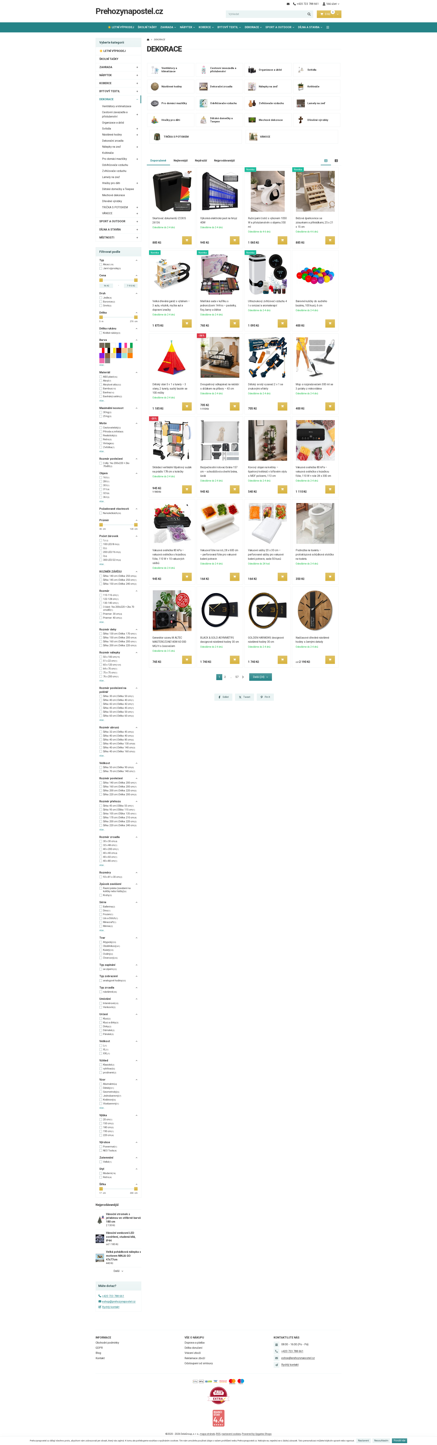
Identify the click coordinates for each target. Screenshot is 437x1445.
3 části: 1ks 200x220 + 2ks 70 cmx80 (118, 608)
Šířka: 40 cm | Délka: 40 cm (118, 700)
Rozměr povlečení (111, 458)
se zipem (110, 969)
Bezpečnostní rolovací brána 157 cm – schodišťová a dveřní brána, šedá (218, 471)
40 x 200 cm (111, 849)
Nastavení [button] (363, 1440)
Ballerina (109, 906)
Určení (103, 1014)
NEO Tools (110, 1150)
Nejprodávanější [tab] (224, 160)
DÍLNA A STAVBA (309, 27)
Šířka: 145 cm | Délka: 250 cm (120, 580)
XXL (106, 1053)
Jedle (107, 297)
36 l (106, 497)
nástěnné (110, 991)
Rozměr (104, 591)
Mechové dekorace (113, 195)
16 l (106, 477)
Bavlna (108, 392)
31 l (106, 489)
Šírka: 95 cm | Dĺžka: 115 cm (119, 809)
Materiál (104, 372)
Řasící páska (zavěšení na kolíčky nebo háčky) (117, 890)
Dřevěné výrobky (112, 201)
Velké (107, 1161)
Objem (103, 473)
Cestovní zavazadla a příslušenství (115, 114)
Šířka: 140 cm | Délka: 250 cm (120, 576)
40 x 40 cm (110, 853)
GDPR (99, 1347)
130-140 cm (111, 603)
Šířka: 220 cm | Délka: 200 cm (120, 794)
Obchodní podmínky (107, 1342)
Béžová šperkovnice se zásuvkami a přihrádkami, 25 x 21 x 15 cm (314, 222)
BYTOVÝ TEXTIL (227, 27)
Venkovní (109, 1007)
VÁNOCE (107, 213)
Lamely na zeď (111, 177)
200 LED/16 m (112, 552)
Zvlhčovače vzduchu (114, 171)
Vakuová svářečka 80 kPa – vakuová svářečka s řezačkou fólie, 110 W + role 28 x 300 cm (313, 471)
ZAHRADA (166, 27)
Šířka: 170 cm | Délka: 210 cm (120, 817)
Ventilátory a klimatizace (116, 106)
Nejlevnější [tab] (181, 160)
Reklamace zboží (195, 1358)
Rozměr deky (107, 629)
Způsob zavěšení (110, 884)
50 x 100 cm (111, 656)
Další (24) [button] (258, 677)
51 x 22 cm (110, 660)
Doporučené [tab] (158, 160)
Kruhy (107, 895)
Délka (103, 312)
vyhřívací (109, 1068)
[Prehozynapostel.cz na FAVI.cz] (218, 1395)
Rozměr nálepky (109, 652)
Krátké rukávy (111, 333)
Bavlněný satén (112, 396)
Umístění (105, 998)
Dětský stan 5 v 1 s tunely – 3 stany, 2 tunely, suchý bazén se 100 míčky (170, 388)
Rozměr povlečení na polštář (112, 689)
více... (102, 365)
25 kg (107, 416)
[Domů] (148, 39)
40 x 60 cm (110, 857)
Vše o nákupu (194, 1337)
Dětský (108, 1088)
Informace (103, 1337)
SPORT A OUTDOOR (278, 27)
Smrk (107, 305)
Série (102, 902)
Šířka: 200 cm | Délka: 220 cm (120, 645)
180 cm (108, 1127)
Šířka (102, 1184)
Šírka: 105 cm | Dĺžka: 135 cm (119, 813)
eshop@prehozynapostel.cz (119, 1301)
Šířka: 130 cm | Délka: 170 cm (120, 633)
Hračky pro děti (111, 183)
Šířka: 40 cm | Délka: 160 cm (119, 751)
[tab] (326, 161)
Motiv (103, 423)
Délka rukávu (107, 328)
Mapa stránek (207, 1434)
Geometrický (111, 1091)
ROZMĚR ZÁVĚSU (110, 571)
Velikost (104, 763)
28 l (106, 481)
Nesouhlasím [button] (381, 1440)
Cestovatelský (112, 427)
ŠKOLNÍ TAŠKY (147, 27)
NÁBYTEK (186, 27)
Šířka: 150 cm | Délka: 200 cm (120, 637)
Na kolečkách (112, 513)
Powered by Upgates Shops (257, 1434)
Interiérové (110, 1003)
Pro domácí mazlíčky (114, 158)
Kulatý (108, 950)
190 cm (108, 1131)
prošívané (109, 1072)
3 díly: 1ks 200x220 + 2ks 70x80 (116, 465)
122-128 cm (111, 599)
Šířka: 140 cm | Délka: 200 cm (120, 782)
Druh (102, 293)
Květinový (109, 1099)
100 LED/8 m (111, 544)
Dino (106, 910)
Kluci (107, 1018)
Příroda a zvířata (113, 431)
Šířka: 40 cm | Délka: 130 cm (119, 743)
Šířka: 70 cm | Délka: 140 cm (119, 771)
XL (105, 1049)
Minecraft (109, 922)
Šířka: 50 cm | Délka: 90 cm (118, 767)
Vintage (108, 443)
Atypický (109, 942)
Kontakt (100, 1358)
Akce (108, 264)
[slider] (101, 280)
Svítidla (106, 128)
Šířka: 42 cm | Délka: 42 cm (118, 704)
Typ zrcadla (106, 987)
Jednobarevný (112, 1095)
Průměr (104, 520)
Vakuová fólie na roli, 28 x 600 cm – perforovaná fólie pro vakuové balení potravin (219, 554)
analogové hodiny (114, 980)
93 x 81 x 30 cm (112, 877)
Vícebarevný (111, 1103)
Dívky (107, 1026)
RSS (218, 1434)
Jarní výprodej (112, 268)
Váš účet (331, 3)
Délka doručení (193, 1347)
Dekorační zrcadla (112, 140)
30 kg (107, 412)
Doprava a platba (195, 1342)
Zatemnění (106, 1157)
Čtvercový (110, 957)
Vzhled (103, 1060)
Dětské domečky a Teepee (118, 189)
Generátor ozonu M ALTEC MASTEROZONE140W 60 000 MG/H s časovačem (169, 642)
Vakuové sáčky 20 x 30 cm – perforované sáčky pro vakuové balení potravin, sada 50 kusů (266, 554)
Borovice (109, 301)
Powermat (110, 1146)
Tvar (102, 937)
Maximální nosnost (111, 408)
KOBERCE (205, 27)
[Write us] (276, 1365)
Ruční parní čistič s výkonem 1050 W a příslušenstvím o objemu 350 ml (267, 222)
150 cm (108, 1123)
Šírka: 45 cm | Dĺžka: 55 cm (118, 805)
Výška (103, 1115)
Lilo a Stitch (110, 918)
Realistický (110, 435)
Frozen (108, 914)
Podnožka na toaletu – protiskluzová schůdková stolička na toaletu (315, 554)
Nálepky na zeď (111, 146)
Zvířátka (109, 447)
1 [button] (220, 677)
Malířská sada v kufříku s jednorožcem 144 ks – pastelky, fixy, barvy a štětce (218, 305)
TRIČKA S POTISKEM (115, 207)
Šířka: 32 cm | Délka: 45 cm (118, 731)
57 (236, 677)
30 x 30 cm (110, 841)
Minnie (108, 926)
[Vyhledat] (309, 14)
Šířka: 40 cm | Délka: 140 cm (119, 747)
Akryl (107, 380)
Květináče (108, 152)
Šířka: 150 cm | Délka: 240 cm (120, 583)
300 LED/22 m (112, 560)
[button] (337, 14)
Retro (107, 439)
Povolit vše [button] (399, 1440)
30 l (106, 485)
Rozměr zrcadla (109, 837)
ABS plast (110, 376)
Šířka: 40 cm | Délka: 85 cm (118, 739)
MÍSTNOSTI (106, 237)
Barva (103, 340)
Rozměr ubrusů (109, 727)
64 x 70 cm (110, 668)
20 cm (107, 1119)
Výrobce (104, 1142)
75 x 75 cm (110, 672)
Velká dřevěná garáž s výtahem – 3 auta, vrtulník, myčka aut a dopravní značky (171, 305)
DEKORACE (254, 28)
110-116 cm (111, 595)
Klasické (108, 1064)
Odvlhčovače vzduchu (115, 165)
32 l (106, 493)
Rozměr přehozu (110, 801)
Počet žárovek (108, 536)
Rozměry (105, 872)
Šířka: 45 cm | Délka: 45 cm (118, 708)
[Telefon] (276, 1351)
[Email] (288, 4)
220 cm (108, 1135)
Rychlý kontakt (110, 1307)
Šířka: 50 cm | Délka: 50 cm (118, 711)
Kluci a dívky (110, 1022)
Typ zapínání (107, 965)
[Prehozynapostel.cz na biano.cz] (218, 1418)
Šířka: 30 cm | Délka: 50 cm (118, 696)
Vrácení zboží (193, 1353)
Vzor (102, 1079)
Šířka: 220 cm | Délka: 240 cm (120, 825)
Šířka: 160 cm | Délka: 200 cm (120, 641)
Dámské (109, 1030)
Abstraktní (110, 1084)
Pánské (108, 1034)
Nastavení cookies (231, 1434)
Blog (98, 1353)
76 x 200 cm (111, 676)
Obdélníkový (111, 946)
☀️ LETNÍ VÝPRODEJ (121, 27)
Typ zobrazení (108, 976)
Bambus (109, 388)
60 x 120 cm (112, 664)
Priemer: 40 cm (112, 617)
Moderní (109, 1173)
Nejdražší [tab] (201, 160)
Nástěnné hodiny (112, 134)
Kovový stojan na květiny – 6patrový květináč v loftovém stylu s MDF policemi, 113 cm (267, 471)
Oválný (108, 954)
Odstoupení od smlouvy (199, 1363)
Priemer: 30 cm (112, 613)
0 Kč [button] (329, 14)
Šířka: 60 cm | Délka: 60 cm (118, 715)
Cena (102, 275)
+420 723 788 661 (113, 1296)
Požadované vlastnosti (114, 508)
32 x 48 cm (110, 845)
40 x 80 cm (110, 860)
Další (116, 1271)
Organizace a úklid (113, 122)
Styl (101, 1169)
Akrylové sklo (112, 384)
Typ (101, 260)
